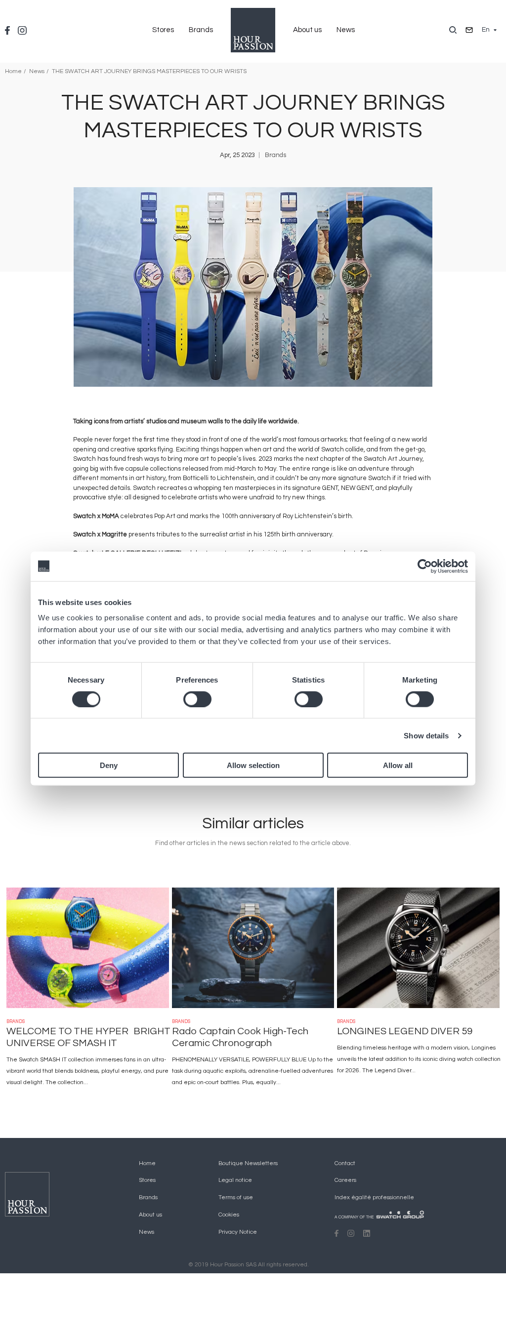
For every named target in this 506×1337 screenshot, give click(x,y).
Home (13, 71)
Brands (201, 30)
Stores (163, 30)
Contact (345, 1163)
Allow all (398, 765)
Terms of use (235, 1197)
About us (307, 30)
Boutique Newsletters (248, 1163)
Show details (426, 735)
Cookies (228, 1215)
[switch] (197, 699)
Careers (345, 1180)
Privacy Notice (237, 1232)
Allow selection (253, 765)
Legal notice (235, 1180)
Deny (109, 765)
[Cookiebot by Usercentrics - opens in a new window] (424, 566)
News (346, 30)
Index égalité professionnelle (374, 1197)
